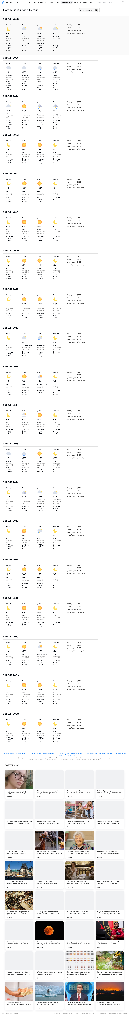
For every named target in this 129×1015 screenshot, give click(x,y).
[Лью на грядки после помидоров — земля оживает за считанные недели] (110, 965)
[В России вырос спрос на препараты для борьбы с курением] (19, 845)
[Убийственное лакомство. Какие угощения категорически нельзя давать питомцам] (49, 784)
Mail (3, 1013)
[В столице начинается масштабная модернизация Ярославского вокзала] (19, 875)
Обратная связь (102, 1013)
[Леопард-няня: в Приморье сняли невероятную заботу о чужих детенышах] (19, 815)
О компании (9, 1013)
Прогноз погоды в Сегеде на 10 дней (99, 753)
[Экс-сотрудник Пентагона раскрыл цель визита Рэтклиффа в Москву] (79, 996)
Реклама (16, 1013)
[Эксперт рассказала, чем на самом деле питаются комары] (79, 935)
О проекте (57, 1013)
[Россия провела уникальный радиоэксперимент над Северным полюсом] (49, 996)
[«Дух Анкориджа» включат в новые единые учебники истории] (110, 905)
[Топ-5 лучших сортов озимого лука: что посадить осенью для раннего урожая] (49, 905)
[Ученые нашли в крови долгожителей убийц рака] (49, 875)
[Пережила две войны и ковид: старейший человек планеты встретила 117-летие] (79, 845)
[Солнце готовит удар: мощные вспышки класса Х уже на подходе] (79, 965)
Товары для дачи (70, 755)
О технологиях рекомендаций (89, 1013)
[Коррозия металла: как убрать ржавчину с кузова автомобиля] (19, 965)
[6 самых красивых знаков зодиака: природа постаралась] (79, 875)
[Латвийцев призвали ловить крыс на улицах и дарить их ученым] (110, 845)
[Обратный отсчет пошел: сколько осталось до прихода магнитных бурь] (19, 935)
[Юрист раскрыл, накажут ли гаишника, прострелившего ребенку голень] (110, 875)
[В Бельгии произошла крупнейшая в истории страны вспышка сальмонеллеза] (19, 996)
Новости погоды (120, 753)
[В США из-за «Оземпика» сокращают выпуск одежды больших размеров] (49, 815)
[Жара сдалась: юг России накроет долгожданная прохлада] (49, 845)
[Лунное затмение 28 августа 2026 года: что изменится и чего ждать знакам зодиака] (49, 935)
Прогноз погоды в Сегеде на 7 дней (70, 753)
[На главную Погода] (8, 2)
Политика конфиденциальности (70, 1013)
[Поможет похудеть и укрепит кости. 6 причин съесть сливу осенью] (110, 815)
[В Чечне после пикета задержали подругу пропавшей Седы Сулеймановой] (19, 784)
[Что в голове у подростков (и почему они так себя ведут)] (79, 815)
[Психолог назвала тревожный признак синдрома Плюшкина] (19, 905)
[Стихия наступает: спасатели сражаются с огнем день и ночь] (110, 996)
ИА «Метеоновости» (121, 1013)
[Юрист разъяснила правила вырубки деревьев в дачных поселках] (79, 905)
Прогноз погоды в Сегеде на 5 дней (42, 753)
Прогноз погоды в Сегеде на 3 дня (15, 753)
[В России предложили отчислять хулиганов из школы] (49, 965)
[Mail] (3, 2)
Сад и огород (57, 755)
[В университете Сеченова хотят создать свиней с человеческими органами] (79, 784)
